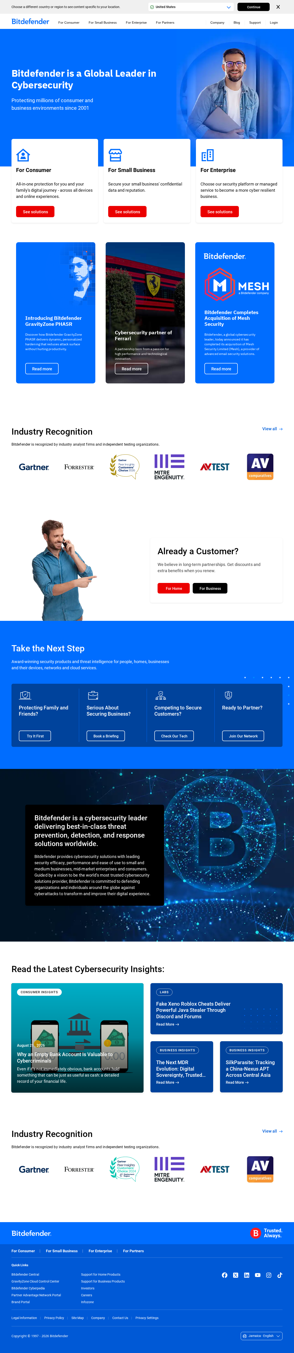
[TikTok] (280, 1275)
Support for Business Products (103, 1281)
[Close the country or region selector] (279, 7)
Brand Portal (20, 1302)
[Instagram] (268, 1275)
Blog (237, 22)
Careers (86, 1295)
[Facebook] (224, 1275)
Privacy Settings (147, 1318)
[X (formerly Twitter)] (235, 1275)
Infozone (87, 1302)
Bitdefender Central (25, 1274)
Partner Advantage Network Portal (36, 1295)
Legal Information (24, 1318)
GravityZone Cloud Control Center (35, 1281)
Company (98, 1318)
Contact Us (120, 1318)
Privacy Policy (54, 1318)
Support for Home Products (100, 1274)
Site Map (77, 1318)
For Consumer (23, 1251)
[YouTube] (257, 1275)
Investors (87, 1288)
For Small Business (62, 1251)
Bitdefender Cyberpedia (28, 1288)
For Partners (133, 1251)
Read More (77, 1038)
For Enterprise (100, 1251)
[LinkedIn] (246, 1275)
